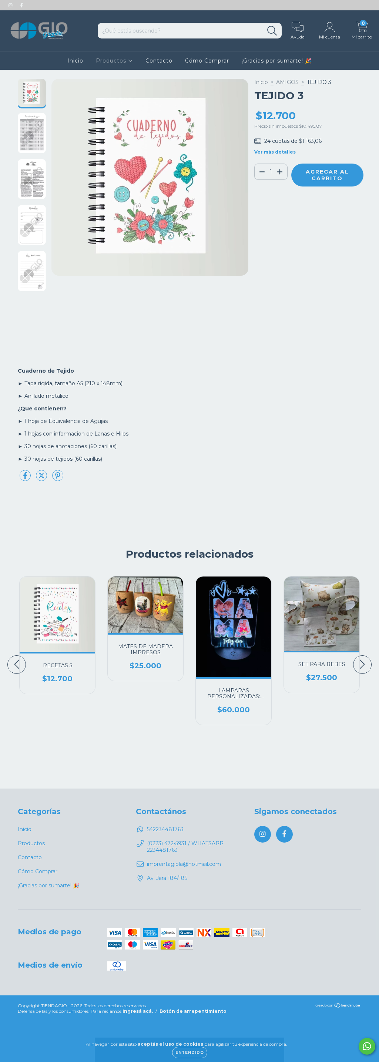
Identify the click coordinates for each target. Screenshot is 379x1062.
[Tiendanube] (338, 1006)
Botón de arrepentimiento (193, 1011)
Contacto (158, 60)
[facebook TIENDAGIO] (21, 5)
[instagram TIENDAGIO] (11, 5)
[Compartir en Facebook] (26, 478)
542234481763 (165, 829)
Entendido (189, 1052)
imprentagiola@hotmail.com (184, 864)
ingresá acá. (138, 1011)
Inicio (75, 60)
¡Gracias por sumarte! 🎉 (277, 60)
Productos (112, 60)
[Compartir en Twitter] (42, 478)
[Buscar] (272, 31)
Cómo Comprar (207, 60)
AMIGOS (287, 82)
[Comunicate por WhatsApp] (367, 1046)
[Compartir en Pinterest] (57, 478)
